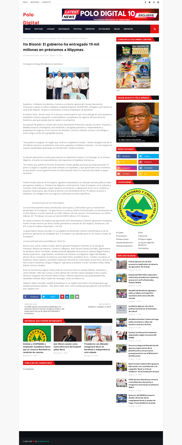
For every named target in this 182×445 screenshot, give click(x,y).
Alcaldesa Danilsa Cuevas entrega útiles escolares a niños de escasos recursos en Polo (144, 322)
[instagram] (153, 2)
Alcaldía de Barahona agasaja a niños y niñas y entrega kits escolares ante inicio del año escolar (142, 294)
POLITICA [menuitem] (78, 29)
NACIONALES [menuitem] (64, 29)
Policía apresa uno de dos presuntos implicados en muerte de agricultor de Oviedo (143, 264)
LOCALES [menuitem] (50, 29)
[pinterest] (158, 2)
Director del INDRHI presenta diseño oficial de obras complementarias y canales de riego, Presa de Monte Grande (142, 399)
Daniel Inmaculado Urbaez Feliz (37, 55)
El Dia (140, 232)
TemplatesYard (43, 441)
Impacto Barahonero (124, 242)
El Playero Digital (145, 239)
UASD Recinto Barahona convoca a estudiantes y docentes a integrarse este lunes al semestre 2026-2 (144, 383)
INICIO (25, 2)
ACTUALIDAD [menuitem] (104, 29)
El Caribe (119, 232)
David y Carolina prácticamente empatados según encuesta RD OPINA (143, 335)
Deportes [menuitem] (128, 29)
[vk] (148, 168)
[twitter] (149, 2)
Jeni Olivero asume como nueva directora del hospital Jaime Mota (67, 347)
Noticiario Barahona (124, 246)
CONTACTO (46, 2)
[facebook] (145, 2)
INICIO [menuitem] (28, 29)
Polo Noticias (143, 248)
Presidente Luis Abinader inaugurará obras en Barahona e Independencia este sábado (97, 348)
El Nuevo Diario (122, 239)
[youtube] (126, 173)
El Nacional (142, 236)
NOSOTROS (35, 2)
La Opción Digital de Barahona (146, 243)
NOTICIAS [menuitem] (39, 29)
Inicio (25, 38)
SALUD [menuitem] (117, 29)
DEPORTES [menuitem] (90, 29)
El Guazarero (121, 236)
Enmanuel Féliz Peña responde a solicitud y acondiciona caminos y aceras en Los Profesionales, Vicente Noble (144, 279)
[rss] (126, 162)
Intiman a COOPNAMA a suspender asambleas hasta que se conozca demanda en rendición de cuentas (36, 348)
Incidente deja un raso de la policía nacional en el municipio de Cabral (143, 309)
